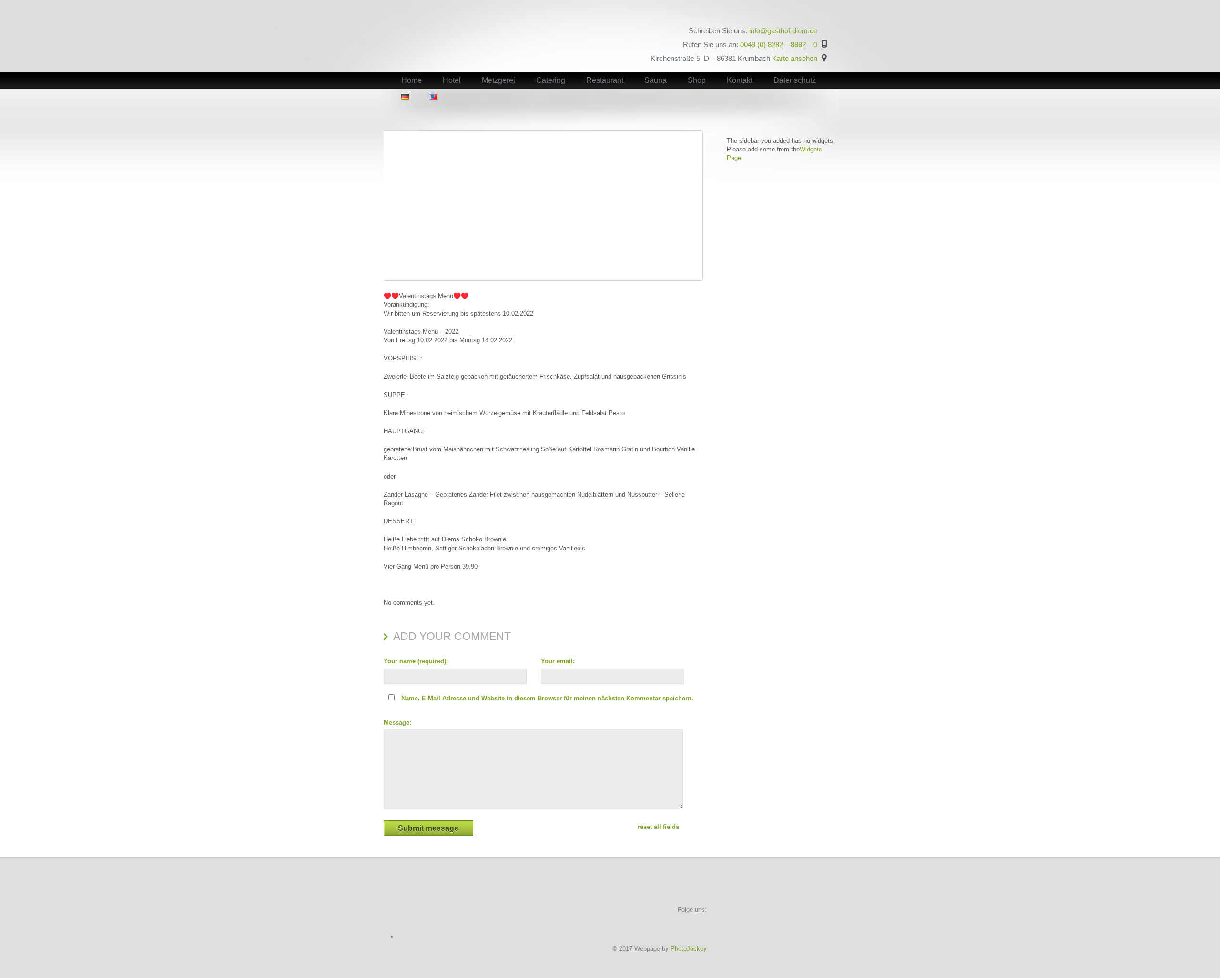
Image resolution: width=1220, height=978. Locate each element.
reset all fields (658, 826)
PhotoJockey (689, 948)
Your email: (558, 661)
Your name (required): (416, 661)
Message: (397, 722)
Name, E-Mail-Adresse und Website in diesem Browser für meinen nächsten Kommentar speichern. (547, 698)
